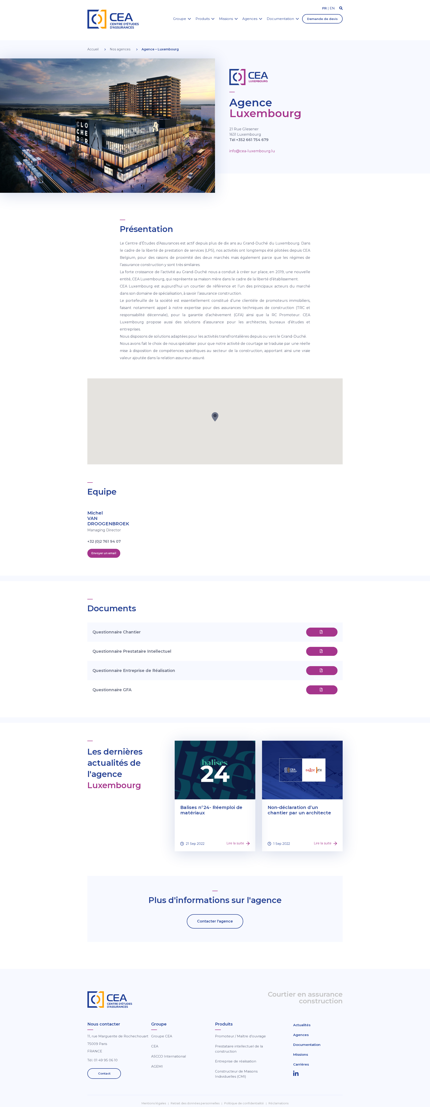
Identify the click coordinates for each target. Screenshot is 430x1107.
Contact (104, 1073)
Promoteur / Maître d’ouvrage (240, 1036)
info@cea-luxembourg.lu (252, 151)
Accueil (93, 49)
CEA (154, 1046)
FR (324, 8)
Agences (249, 19)
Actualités (301, 1025)
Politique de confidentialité (244, 1103)
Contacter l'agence (215, 921)
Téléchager (322, 632)
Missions (226, 19)
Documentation (280, 19)
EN (332, 8)
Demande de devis (322, 19)
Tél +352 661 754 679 (249, 140)
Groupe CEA (161, 1036)
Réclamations (278, 1103)
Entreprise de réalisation (235, 1061)
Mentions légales (154, 1103)
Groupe (179, 19)
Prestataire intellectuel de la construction (239, 1048)
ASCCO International (168, 1056)
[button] (215, 416)
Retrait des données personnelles (195, 1103)
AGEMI (157, 1066)
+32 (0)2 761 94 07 (104, 541)
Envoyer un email (103, 553)
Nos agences (120, 49)
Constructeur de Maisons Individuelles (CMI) (236, 1074)
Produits (203, 19)
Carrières (301, 1064)
